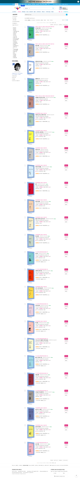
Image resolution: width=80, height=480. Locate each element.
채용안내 (17, 465)
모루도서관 (37, 149)
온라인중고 (33, 4)
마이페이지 (59, 4)
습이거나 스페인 (38, 409)
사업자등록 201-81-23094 (22, 471)
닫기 (78, 1)
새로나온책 (31, 11)
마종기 (36, 289)
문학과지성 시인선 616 (43, 444)
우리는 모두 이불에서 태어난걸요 (41, 340)
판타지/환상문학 (15, 39)
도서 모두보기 (15, 16)
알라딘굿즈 (29, 4)
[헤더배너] (63, 8)
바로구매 (66, 46)
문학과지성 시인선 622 (52, 340)
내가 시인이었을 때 (39, 288)
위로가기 (76, 476)
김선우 (36, 324)
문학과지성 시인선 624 (44, 305)
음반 (43, 4)
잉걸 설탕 (37, 374)
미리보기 (31, 40)
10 (50, 22)
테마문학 (14, 56)
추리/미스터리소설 (16, 38)
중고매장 (37, 4)
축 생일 (36, 322)
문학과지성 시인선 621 (46, 357)
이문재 (36, 220)
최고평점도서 (15, 23)
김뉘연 (36, 393)
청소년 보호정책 (31, 465)
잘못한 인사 (37, 78)
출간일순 (29, 20)
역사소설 (14, 40)
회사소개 (13, 465)
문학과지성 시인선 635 (50, 114)
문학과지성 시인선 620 (43, 374)
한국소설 (14, 27)
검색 (53, 8)
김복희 (36, 445)
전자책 (20, 4)
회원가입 (56, 4)
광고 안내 (58, 465)
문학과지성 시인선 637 (44, 78)
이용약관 (20, 465)
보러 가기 (44, 261)
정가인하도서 (39, 11)
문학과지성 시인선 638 (47, 61)
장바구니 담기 (56, 24)
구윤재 (36, 168)
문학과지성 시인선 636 (49, 97)
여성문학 (14, 55)
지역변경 (48, 52)
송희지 (36, 376)
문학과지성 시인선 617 (45, 426)
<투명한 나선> (14, 73)
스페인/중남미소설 (16, 31)
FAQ (63, 473)
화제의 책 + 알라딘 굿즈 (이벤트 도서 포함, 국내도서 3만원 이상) (44, 26)
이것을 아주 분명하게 (39, 392)
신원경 (36, 237)
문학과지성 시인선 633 (44, 149)
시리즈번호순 (33, 20)
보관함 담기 (60, 24)
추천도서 (43, 11)
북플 (59, 11)
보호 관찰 (37, 45)
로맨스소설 (15, 46)
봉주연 (36, 341)
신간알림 (66, 14)
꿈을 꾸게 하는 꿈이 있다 (40, 218)
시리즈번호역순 (37, 20)
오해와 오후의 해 (38, 270)
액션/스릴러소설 (15, 45)
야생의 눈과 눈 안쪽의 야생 (40, 114)
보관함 (66, 31)
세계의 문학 (15, 57)
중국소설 (14, 34)
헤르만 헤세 (15, 75)
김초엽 (14, 79)
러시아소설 (15, 36)
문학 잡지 (14, 54)
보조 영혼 (37, 444)
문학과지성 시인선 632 (45, 166)
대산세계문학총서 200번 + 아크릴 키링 (41, 113)
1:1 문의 (55, 473)
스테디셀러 (14, 19)
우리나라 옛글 (15, 50)
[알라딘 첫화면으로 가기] (18, 8)
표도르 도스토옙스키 (16, 80)
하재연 (36, 133)
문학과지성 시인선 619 (48, 392)
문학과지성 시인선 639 (43, 45)
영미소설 (14, 30)
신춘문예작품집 (15, 49)
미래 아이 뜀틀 (38, 166)
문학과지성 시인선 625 (47, 288)
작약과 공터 (37, 305)
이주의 (15, 60)
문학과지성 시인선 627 (42, 253)
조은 (36, 80)
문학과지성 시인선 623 (42, 322)
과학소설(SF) (15, 42)
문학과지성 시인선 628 (43, 236)
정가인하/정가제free (16, 21)
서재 (61, 11)
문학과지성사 (42, 29)
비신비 (36, 253)
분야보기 (14, 11)
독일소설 (14, 33)
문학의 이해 (15, 51)
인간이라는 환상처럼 (39, 132)
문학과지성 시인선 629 (49, 218)
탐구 (36, 184)
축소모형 (37, 236)
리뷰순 (48, 20)
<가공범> (19, 74)
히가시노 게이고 (17, 71)
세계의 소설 (15, 37)
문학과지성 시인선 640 (45, 28)
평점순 (45, 20)
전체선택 (52, 24)
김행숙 (36, 29)
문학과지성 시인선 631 (41, 184)
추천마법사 (23, 11)
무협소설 (14, 44)
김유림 (36, 185)
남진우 (36, 428)
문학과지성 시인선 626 (46, 270)
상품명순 (42, 20)
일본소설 (14, 28)
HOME (13, 4)
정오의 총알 (37, 201)
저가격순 (51, 20)
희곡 (14, 52)
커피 (48, 4)
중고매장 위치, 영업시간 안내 (60, 476)
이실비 (36, 272)
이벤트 (34, 11)
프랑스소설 (15, 32)
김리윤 (36, 116)
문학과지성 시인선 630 (44, 201)
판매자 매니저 (47, 465)
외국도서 (25, 4)
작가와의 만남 (48, 11)
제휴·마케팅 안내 (41, 465)
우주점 (41, 4)
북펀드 (52, 11)
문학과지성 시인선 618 (46, 409)
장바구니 (66, 4)
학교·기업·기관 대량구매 (64, 465)
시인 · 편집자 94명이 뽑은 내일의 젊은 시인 (41, 269)
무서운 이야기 (38, 28)
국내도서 (16, 4)
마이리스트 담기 (65, 24)
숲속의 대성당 (38, 426)
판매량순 (26, 20)
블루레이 (46, 4)
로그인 (54, 4)
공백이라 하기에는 (39, 61)
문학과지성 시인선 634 (48, 132)
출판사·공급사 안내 (53, 465)
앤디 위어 (14, 77)
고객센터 (63, 4)
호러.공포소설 (15, 43)
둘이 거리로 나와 (38, 357)
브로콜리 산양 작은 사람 (40, 97)
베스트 (28, 11)
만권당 (23, 4)
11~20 (52, 22)
